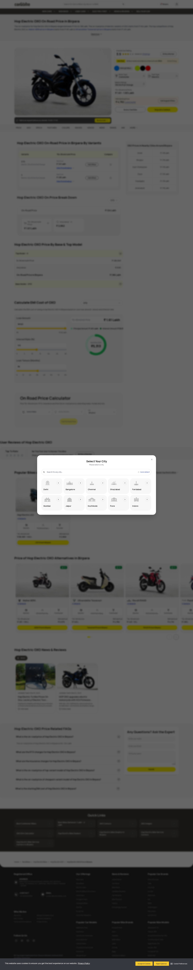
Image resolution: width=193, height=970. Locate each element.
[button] (179, 964)
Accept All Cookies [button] (144, 964)
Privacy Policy (84, 963)
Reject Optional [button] (161, 964)
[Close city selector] (152, 459)
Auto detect (145, 472)
